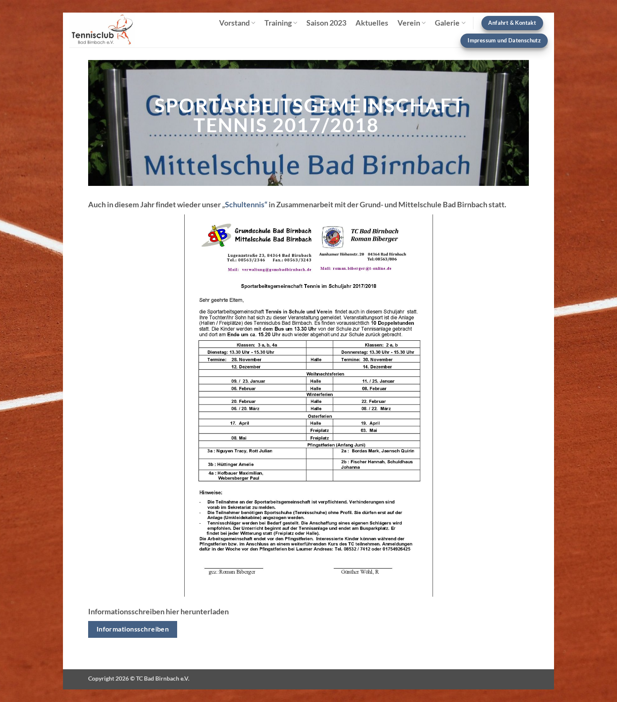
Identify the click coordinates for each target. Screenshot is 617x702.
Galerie (447, 22)
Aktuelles (372, 22)
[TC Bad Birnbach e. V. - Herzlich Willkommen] (107, 30)
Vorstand (234, 22)
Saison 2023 (326, 22)
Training (278, 22)
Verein (408, 22)
